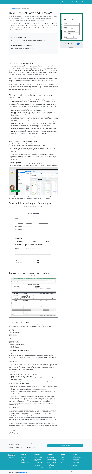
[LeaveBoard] (14, 455)
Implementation (77, 457)
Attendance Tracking (52, 461)
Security (62, 461)
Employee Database (52, 459)
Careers (62, 459)
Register (78, 2)
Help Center (76, 456)
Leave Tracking (38, 457)
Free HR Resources (77, 461)
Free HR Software (25, 462)
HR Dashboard (50, 457)
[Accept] (82, 472)
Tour (22, 459)
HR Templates (13, 8)
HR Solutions (76, 459)
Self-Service (37, 461)
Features (64, 2)
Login (73, 2)
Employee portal (38, 467)
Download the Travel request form (33, 206)
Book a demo (76, 464)
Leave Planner (37, 459)
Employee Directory (39, 462)
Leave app (36, 469)
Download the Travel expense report (33, 276)
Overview (23, 456)
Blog (61, 462)
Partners (62, 457)
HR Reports (37, 464)
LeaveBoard (13, 2)
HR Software (37, 465)
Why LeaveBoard (64, 456)
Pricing (69, 2)
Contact (75, 465)
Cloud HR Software (52, 456)
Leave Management (39, 456)
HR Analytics (50, 467)
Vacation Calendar (51, 462)
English (12, 457)
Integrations (76, 462)
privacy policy (23, 472)
